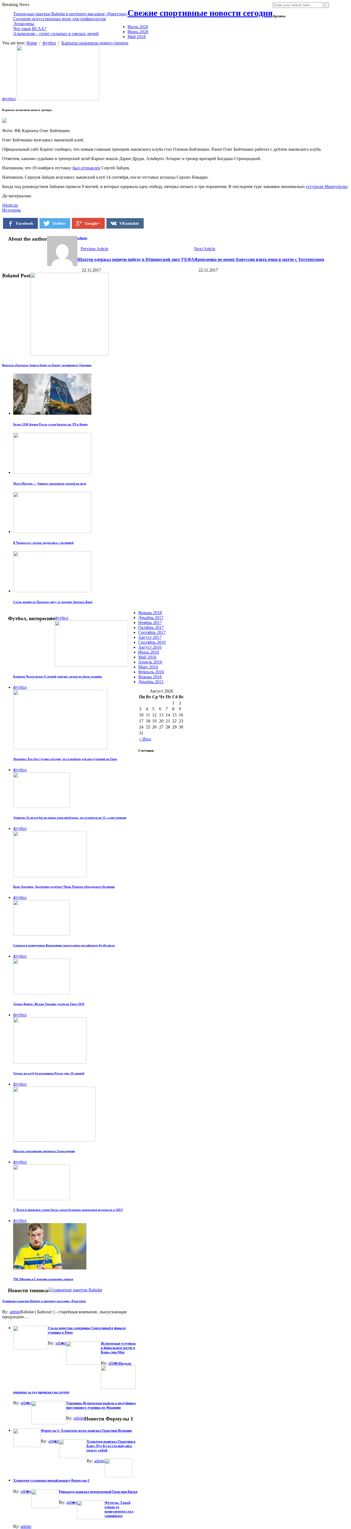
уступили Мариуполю (326, 186)
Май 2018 (137, 36)
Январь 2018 (150, 612)
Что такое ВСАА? (29, 28)
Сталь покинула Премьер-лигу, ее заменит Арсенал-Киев (52, 601)
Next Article (204, 248)
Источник (11, 210)
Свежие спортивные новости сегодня (200, 13)
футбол (9, 98)
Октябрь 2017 (151, 627)
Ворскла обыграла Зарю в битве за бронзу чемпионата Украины (47, 365)
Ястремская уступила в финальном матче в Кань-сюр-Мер (118, 1347)
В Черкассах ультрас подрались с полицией (43, 542)
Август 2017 (150, 637)
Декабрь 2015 (150, 681)
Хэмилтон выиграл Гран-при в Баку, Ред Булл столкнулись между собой (111, 1445)
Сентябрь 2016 (152, 642)
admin (82, 238)
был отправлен (86, 168)
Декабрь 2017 (150, 617)
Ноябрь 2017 (150, 622)
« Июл (145, 739)
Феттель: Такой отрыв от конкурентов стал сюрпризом (119, 1509)
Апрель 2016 (150, 662)
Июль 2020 (138, 26)
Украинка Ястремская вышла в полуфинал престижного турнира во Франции (101, 1405)
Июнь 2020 (138, 31)
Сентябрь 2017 (152, 632)
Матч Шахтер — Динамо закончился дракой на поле (49, 483)
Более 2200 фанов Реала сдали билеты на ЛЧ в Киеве (50, 424)
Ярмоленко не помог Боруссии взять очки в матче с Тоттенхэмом (259, 259)
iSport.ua (10, 205)
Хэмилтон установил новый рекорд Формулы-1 (51, 1480)
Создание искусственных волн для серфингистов (59, 18)
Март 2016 (148, 667)
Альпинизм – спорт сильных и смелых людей (56, 33)
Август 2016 (150, 647)
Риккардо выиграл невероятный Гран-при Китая (98, 1492)
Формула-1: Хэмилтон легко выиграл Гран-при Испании (86, 1430)
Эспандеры (23, 23)
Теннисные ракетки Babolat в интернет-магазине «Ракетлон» (70, 14)
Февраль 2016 (151, 672)
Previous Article (94, 248)
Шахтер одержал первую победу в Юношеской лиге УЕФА (135, 259)
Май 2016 (147, 657)
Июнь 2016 (148, 652)
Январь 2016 (150, 676)
